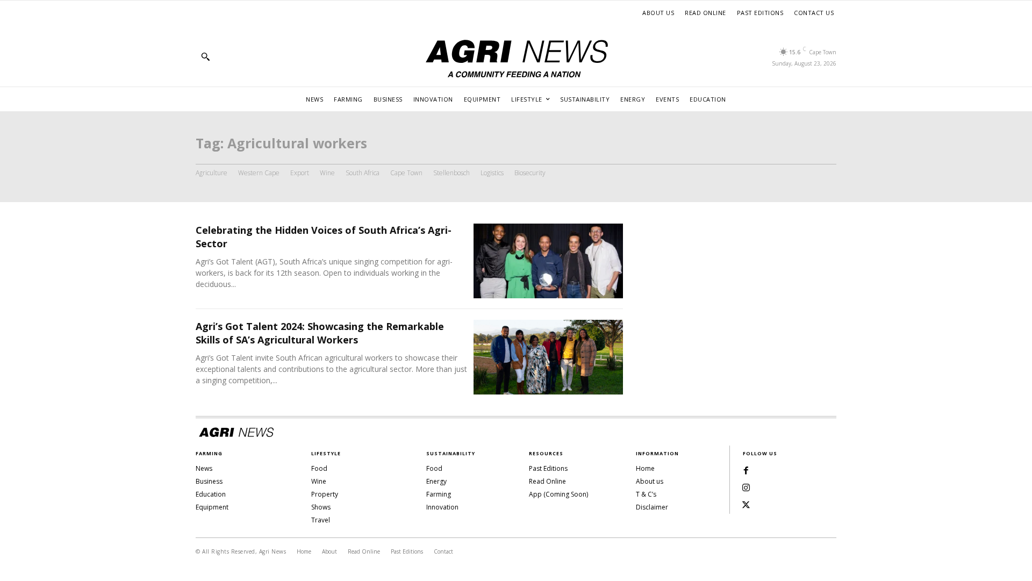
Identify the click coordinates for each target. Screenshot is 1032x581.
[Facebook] (746, 470)
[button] (205, 56)
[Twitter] (746, 505)
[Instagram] (746, 488)
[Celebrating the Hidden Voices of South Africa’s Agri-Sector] (548, 261)
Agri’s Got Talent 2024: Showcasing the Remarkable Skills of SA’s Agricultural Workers (320, 333)
